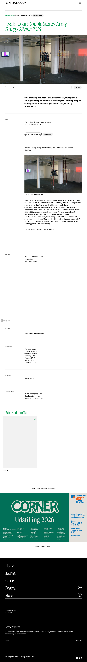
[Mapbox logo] (6, 320)
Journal (10, 573)
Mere (9, 595)
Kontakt (8, 613)
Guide (9, 580)
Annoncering (10, 610)
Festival (10, 588)
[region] (43, 295)
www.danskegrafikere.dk (34, 333)
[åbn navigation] (80, 3)
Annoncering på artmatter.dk (43, 546)
